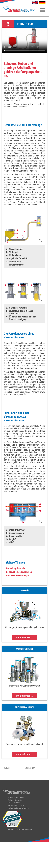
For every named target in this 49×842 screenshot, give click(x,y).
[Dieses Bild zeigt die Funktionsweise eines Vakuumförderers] (23, 292)
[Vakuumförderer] (24, 669)
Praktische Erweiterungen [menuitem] (17, 575)
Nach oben (29, 767)
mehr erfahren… (24, 637)
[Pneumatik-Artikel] (24, 728)
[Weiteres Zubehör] (24, 611)
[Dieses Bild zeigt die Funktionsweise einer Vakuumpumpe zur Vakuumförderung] (23, 513)
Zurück (7, 767)
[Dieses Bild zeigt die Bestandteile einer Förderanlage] (23, 229)
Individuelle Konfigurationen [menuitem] (19, 572)
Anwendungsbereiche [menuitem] (15, 568)
